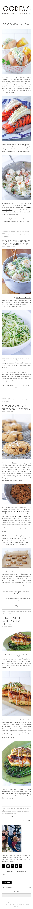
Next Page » (27, 820)
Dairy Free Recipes (11, 231)
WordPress (17, 906)
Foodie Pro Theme (17, 903)
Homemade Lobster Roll (15, 23)
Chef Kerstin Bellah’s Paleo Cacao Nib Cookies (16, 408)
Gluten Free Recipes (20, 231)
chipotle (9, 811)
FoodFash (16, 9)
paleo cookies (21, 613)
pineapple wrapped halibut (7, 813)
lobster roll (26, 234)
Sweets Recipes (28, 611)
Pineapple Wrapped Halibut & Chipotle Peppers (12, 620)
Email (4, 874)
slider (25, 613)
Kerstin (14, 463)
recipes (3, 236)
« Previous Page (7, 817)
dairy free (10, 234)
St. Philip (13, 465)
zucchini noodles (5, 401)
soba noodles (21, 399)
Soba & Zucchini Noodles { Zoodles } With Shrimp (16, 243)
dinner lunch (15, 234)
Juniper (19, 512)
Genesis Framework (16, 904)
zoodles (25, 399)
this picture (18, 516)
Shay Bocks (27, 903)
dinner (18, 811)
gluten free (21, 234)
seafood (7, 236)
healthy (27, 811)
